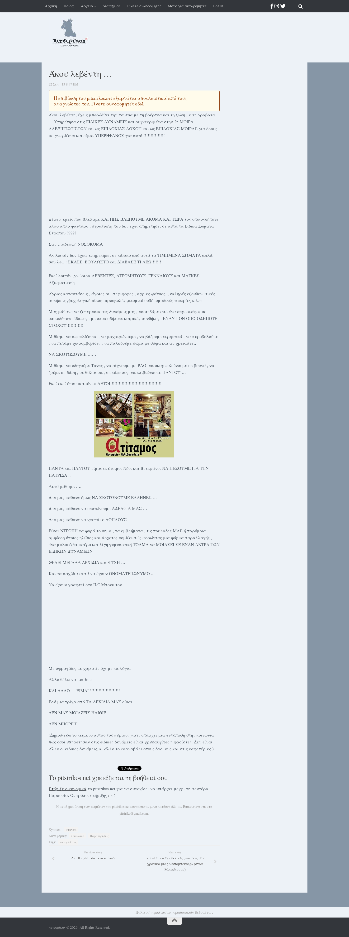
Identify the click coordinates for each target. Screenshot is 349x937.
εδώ (111, 795)
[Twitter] (282, 6)
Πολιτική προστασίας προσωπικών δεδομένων (174, 912)
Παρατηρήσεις (99, 836)
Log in (218, 5)
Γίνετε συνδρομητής (144, 5)
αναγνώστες (68, 842)
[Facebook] (272, 6)
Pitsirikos (71, 830)
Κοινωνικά (78, 836)
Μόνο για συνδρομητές (187, 5)
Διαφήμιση (112, 5)
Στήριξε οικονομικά (67, 788)
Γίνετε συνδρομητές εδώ (117, 103)
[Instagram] (276, 6)
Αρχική (51, 5)
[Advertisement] (134, 176)
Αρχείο (87, 5)
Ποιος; (69, 5)
